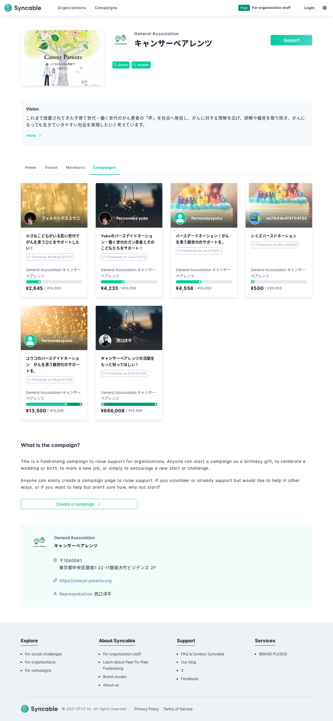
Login (309, 7)
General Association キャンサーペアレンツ (53, 273)
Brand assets (114, 676)
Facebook (189, 678)
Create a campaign (75, 504)
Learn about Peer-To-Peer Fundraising (126, 665)
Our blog (188, 662)
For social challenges (43, 654)
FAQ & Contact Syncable (202, 654)
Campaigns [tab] (104, 167)
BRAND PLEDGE (273, 654)
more (31, 135)
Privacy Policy (147, 709)
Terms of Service (178, 709)
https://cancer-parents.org (85, 580)
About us (111, 685)
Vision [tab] (51, 167)
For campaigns (38, 670)
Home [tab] (31, 167)
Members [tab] (75, 167)
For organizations (40, 662)
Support (291, 40)
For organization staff (122, 654)
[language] (325, 8)
